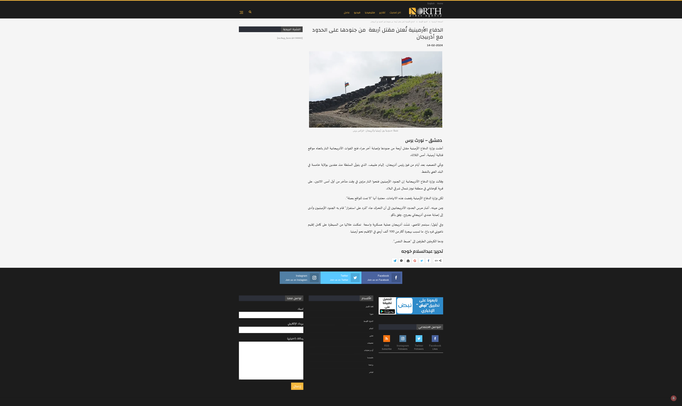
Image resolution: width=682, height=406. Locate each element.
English (431, 3)
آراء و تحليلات (368, 350)
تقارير (382, 12)
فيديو (357, 12)
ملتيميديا (370, 12)
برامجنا (371, 365)
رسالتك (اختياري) (295, 338)
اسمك (300, 309)
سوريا (371, 314)
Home (440, 3)
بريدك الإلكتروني (295, 324)
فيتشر (371, 372)
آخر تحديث (395, 12)
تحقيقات (370, 343)
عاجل (347, 12)
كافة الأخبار (369, 306)
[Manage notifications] (673, 398)
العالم (371, 328)
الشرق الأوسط (368, 321)
